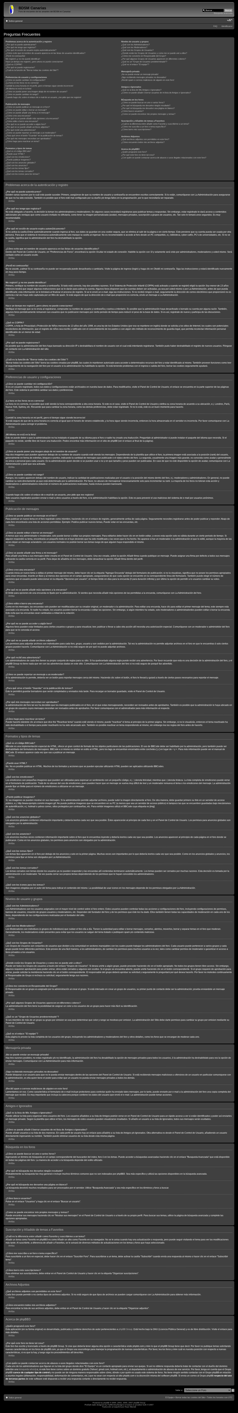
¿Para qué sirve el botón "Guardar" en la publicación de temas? (34, 135)
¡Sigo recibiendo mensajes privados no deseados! (143, 77)
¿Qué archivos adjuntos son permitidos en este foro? (145, 139)
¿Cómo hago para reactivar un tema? (22, 141)
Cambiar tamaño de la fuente (229, 20)
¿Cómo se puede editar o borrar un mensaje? (26, 110)
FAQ (215, 26)
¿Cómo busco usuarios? (132, 111)
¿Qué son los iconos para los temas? (22, 174)
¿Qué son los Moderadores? (134, 47)
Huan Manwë (130, 1407)
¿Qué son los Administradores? (135, 44)
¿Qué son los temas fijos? (17, 168)
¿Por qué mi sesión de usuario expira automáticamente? (31, 50)
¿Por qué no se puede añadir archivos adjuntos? (27, 127)
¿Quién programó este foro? (134, 152)
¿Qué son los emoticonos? (18, 157)
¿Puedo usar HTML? (15, 154)
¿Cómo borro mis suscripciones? (136, 129)
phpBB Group (125, 1329)
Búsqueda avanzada (223, 13)
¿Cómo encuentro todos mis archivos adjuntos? (143, 142)
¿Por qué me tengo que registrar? (21, 47)
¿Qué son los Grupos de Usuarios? (137, 50)
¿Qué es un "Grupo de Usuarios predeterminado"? (144, 62)
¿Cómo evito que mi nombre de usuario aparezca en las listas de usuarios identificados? (45, 53)
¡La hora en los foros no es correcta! (22, 83)
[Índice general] (12, 9)
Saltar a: (179, 1390)
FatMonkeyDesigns (116, 1405)
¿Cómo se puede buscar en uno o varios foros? (143, 102)
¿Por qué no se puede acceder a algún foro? (26, 124)
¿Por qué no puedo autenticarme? (21, 44)
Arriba (11, 201)
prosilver (138, 1405)
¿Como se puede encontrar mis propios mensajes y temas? (148, 114)
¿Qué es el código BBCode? (18, 151)
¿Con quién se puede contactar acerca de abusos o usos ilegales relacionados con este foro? (163, 158)
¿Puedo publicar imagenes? (18, 160)
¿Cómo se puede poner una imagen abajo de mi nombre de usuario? (36, 91)
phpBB (106, 1403)
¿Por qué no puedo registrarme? (20, 67)
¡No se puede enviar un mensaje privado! (139, 74)
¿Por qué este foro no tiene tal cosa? (138, 155)
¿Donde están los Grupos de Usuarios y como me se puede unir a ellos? (154, 53)
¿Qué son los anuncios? (17, 165)
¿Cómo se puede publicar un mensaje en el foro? (28, 107)
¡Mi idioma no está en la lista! (18, 88)
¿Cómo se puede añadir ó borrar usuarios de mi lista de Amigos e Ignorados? (156, 93)
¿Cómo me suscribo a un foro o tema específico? (143, 127)
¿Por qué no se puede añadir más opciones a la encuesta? (32, 118)
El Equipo (169, 1397)
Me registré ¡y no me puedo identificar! (23, 59)
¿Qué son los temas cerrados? (20, 171)
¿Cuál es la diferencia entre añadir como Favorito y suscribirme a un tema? (155, 124)
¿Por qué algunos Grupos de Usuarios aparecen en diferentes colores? (153, 59)
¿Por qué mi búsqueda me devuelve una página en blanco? (148, 108)
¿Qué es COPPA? (14, 64)
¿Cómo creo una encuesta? (18, 116)
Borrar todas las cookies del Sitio (190, 1397)
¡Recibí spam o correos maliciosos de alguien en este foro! (147, 80)
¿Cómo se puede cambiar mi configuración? (25, 80)
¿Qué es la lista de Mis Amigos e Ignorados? (141, 90)
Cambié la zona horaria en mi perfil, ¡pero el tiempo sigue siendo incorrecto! (39, 86)
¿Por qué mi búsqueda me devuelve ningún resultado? (145, 105)
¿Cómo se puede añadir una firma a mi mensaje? (28, 113)
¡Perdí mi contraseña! (15, 56)
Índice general (15, 21)
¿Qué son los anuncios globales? (21, 163)
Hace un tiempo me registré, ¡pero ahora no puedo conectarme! (34, 62)
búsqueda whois (27, 1369)
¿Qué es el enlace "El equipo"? (135, 64)
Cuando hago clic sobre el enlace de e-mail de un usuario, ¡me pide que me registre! (43, 97)
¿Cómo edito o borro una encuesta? (22, 121)
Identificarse (226, 26)
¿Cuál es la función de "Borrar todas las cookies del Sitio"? (32, 70)
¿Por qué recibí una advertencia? (21, 130)
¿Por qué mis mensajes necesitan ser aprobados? (28, 138)
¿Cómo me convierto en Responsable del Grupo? (143, 56)
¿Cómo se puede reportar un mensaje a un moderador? (31, 133)
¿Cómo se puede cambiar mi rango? (22, 94)
